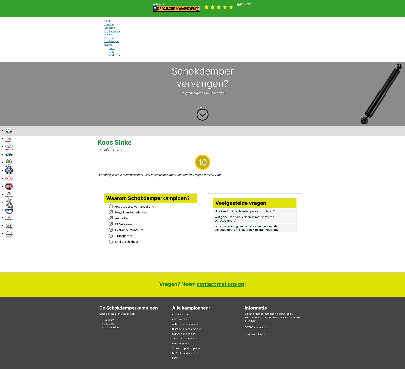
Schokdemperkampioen (186, 348)
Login (175, 357)
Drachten (109, 323)
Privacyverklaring (255, 333)
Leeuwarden (111, 327)
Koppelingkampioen (184, 333)
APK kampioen (180, 319)
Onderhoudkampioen (184, 338)
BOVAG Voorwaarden (257, 327)
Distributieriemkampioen (186, 328)
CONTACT (246, 4)
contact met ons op (220, 284)
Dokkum (109, 319)
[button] (254, 211)
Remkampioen (180, 343)
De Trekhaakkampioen (185, 353)
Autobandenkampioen (185, 323)
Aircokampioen (181, 314)
